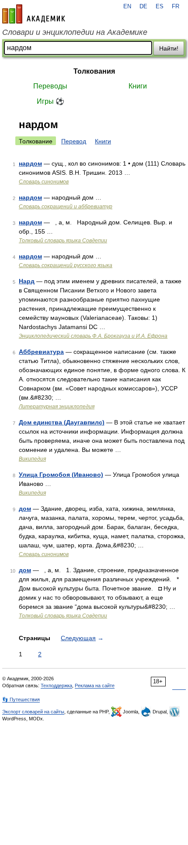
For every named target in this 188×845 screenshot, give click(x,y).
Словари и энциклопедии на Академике (74, 32)
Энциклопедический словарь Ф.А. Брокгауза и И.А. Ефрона (93, 336)
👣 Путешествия (21, 699)
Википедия (32, 459)
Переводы (50, 86)
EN (127, 6)
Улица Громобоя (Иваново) (61, 474)
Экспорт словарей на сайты (33, 711)
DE (143, 6)
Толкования (94, 71)
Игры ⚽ (50, 101)
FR (175, 6)
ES (160, 6)
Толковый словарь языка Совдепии (63, 241)
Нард (27, 281)
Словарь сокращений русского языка (65, 265)
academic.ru (33, 14)
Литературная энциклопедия (56, 407)
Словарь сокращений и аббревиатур (65, 207)
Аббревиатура (41, 351)
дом (25, 508)
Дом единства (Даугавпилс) (61, 422)
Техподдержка (56, 685)
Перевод (73, 141)
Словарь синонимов (44, 182)
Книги (138, 86)
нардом (30, 163)
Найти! (168, 48)
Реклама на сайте (95, 685)
